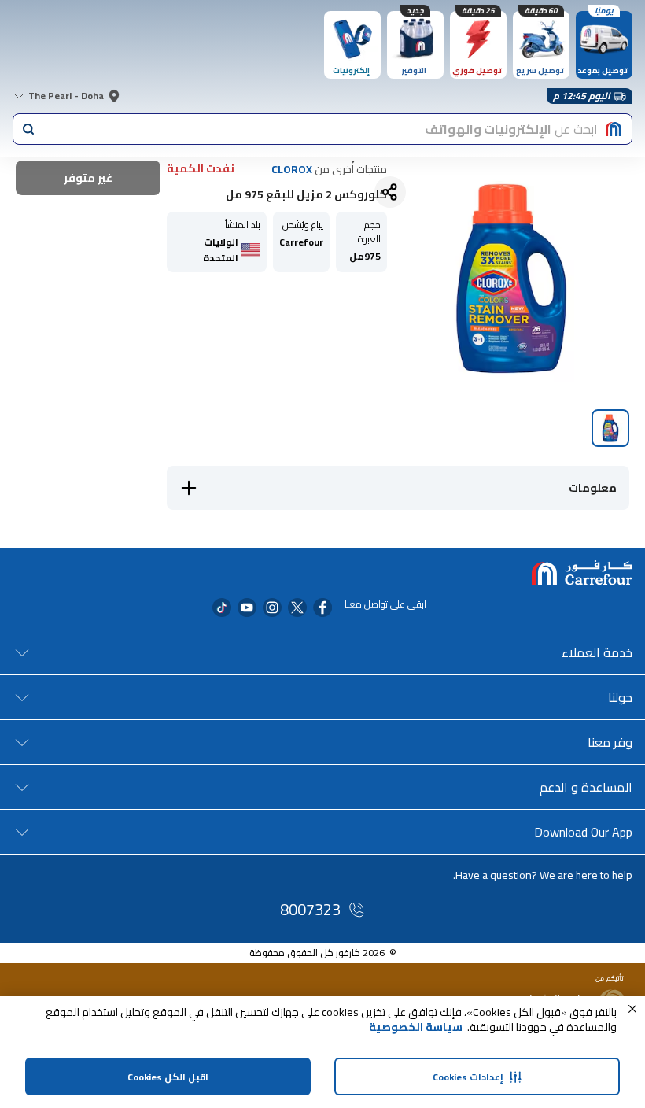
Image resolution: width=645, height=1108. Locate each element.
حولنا (620, 697)
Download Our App (583, 832)
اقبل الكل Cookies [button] (167, 1077)
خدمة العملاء (597, 652)
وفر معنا (610, 742)
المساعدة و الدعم (586, 787)
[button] (632, 1008)
